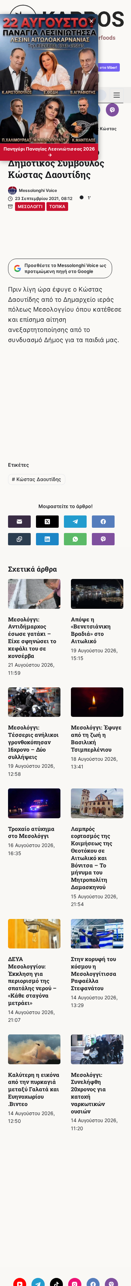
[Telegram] (75, 521)
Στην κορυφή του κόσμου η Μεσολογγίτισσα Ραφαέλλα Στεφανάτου (93, 973)
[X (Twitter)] (47, 521)
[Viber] (112, 109)
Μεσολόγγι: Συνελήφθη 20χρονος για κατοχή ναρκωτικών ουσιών (88, 1093)
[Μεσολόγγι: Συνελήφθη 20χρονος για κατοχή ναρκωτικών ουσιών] (97, 1049)
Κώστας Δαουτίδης (36, 479)
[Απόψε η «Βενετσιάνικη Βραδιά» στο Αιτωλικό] (97, 593)
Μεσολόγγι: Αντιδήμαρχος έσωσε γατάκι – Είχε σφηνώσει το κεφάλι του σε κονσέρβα (32, 637)
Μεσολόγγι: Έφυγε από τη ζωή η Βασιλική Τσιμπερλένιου (96, 738)
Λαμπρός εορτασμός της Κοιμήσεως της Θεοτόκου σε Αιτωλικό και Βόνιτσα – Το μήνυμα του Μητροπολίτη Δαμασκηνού (91, 858)
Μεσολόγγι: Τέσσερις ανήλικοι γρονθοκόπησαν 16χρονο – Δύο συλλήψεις (33, 742)
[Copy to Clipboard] (19, 539)
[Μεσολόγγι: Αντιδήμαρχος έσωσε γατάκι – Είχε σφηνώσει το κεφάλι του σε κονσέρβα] (34, 593)
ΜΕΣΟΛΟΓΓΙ (30, 206)
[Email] (19, 521)
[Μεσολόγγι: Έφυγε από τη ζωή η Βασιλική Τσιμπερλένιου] (97, 702)
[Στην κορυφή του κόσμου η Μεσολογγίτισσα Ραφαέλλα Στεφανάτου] (97, 933)
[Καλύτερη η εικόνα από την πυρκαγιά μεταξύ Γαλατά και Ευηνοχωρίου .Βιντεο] (34, 1049)
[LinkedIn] (47, 539)
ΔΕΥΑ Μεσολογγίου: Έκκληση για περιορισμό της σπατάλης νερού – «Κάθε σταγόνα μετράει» (32, 980)
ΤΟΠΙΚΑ (57, 206)
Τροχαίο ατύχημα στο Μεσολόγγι (31, 832)
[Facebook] (103, 521)
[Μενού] (117, 95)
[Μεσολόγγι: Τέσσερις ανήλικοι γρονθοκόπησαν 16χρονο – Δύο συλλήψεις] (34, 702)
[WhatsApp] (75, 539)
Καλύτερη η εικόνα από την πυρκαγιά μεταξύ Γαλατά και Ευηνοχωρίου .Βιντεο (33, 1089)
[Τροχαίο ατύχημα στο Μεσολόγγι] (34, 803)
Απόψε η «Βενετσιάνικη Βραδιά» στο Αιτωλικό (91, 630)
